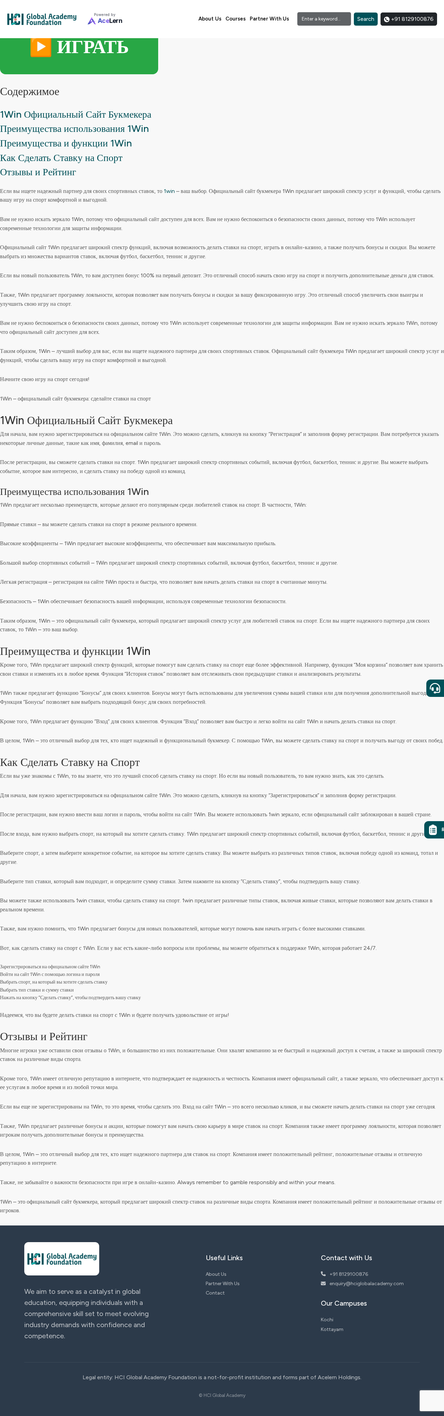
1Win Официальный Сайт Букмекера (75, 114)
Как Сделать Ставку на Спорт (61, 157)
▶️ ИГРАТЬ (79, 46)
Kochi (327, 1320)
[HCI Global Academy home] (41, 19)
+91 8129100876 (412, 19)
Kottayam (332, 1329)
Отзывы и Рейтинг (38, 172)
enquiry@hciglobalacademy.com (366, 1284)
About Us (209, 19)
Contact (215, 1293)
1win (169, 191)
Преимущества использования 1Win (74, 128)
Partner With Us (269, 19)
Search (365, 19)
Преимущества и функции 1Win (66, 143)
